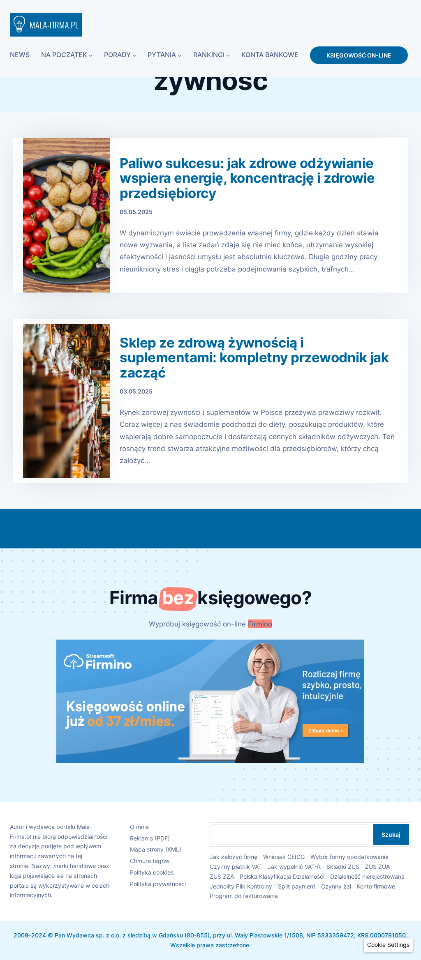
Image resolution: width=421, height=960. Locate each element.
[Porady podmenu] (134, 55)
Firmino (260, 623)
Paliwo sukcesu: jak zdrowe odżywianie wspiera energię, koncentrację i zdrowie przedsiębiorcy (247, 178)
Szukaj (391, 834)
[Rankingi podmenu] (228, 55)
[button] (388, 945)
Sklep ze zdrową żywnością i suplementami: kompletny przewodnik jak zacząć (254, 357)
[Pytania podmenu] (179, 55)
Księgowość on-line (358, 55)
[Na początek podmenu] (91, 55)
